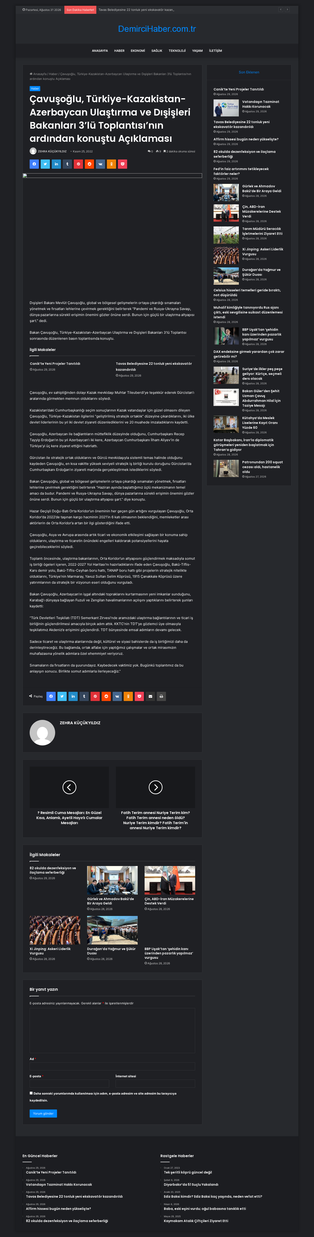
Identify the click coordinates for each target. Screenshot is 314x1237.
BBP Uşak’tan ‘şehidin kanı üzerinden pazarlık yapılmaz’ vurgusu (169, 953)
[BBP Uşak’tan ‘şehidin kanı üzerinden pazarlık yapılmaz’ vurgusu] (170, 930)
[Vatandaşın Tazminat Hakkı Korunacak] (226, 107)
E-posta (36, 1076)
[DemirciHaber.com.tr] (157, 29)
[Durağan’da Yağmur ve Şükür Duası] (112, 930)
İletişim (215, 50)
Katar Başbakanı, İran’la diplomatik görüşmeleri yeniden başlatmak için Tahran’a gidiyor (244, 445)
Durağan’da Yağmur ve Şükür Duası (111, 951)
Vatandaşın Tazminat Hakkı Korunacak (260, 104)
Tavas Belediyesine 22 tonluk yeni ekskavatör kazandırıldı (139, 10)
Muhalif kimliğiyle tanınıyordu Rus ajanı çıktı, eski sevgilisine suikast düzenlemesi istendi (248, 312)
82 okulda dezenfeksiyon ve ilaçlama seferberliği (53, 870)
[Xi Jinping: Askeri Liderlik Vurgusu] (55, 930)
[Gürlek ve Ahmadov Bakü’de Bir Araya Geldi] (112, 880)
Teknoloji (177, 50)
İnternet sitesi (126, 1076)
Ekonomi (138, 50)
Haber (119, 50)
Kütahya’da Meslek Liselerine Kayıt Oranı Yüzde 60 (260, 423)
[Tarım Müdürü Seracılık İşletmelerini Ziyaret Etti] (226, 235)
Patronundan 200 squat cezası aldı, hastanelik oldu (262, 467)
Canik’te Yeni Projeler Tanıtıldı (55, 363)
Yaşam (197, 50)
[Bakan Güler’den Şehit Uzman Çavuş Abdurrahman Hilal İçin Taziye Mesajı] (226, 397)
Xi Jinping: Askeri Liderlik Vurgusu (50, 951)
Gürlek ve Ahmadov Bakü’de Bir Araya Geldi (110, 901)
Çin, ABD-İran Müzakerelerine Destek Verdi (169, 901)
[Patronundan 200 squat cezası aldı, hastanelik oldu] (226, 468)
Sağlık (156, 50)
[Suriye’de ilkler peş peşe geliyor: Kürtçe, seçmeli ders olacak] (226, 375)
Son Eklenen (249, 72)
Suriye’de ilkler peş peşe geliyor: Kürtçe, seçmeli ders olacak (262, 374)
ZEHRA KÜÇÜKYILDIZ (52, 151)
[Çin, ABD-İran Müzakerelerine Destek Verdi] (170, 880)
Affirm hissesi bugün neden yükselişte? (246, 139)
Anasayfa (100, 50)
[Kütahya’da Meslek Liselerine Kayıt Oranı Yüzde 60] (226, 424)
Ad (33, 1059)
